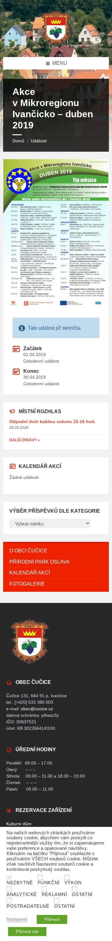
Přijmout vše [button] (27, 931)
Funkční (49, 882)
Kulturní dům (18, 823)
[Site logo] (56, 44)
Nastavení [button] (17, 919)
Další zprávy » (24, 440)
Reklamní (54, 894)
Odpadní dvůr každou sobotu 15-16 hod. (52, 421)
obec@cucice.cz (37, 708)
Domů (18, 140)
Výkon (73, 882)
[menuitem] (56, 551)
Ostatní (82, 894)
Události (39, 140)
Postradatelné (28, 906)
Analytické (22, 894)
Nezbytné (20, 882)
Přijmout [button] (51, 919)
